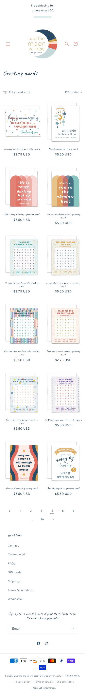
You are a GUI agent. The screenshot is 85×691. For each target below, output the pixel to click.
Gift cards (14, 572)
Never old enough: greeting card (21, 488)
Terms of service (43, 682)
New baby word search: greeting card (22, 421)
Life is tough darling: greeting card (21, 214)
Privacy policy (23, 682)
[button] (8, 44)
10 (42, 519)
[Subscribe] (72, 628)
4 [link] (52, 510)
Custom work (17, 554)
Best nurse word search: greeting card (63, 353)
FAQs (11, 563)
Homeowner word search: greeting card (22, 284)
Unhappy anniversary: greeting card (22, 149)
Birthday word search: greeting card (63, 419)
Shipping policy (65, 682)
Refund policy (72, 675)
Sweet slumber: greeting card (63, 149)
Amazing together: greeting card (63, 488)
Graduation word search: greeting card (63, 284)
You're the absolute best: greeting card (63, 216)
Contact (13, 545)
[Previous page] (9, 511)
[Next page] (53, 519)
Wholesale (15, 599)
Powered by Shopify (50, 676)
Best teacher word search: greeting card (21, 353)
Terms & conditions (21, 590)
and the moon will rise (26, 676)
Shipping (14, 581)
